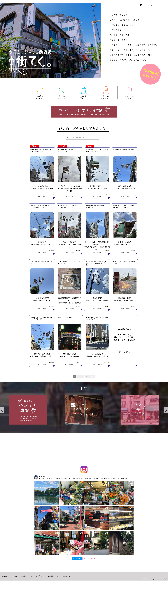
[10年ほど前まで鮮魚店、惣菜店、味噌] (46, 518)
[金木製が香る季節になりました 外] (96, 543)
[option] (28, 410)
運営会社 (23, 576)
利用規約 (14, 576)
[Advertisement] (83, 450)
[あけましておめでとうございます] (46, 493)
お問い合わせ (66, 576)
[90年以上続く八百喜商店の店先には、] (96, 493)
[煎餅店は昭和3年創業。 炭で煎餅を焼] (46, 543)
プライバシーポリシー (37, 576)
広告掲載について (53, 576)
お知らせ (4, 576)
